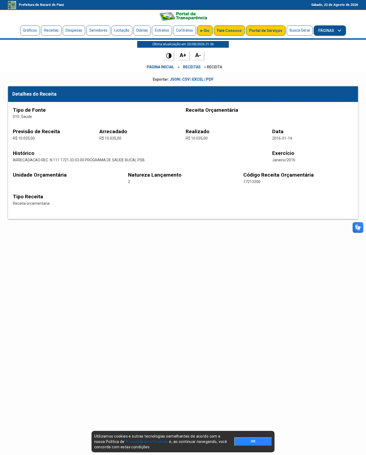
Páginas (326, 30)
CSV (186, 79)
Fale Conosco (229, 30)
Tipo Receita (28, 196)
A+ (183, 55)
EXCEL (198, 79)
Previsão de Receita (36, 131)
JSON (175, 79)
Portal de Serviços (265, 30)
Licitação (121, 30)
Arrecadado (113, 131)
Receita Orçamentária (212, 110)
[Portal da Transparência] (183, 16)
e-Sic (205, 30)
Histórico (23, 153)
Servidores (98, 30)
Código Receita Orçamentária (278, 175)
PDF (210, 79)
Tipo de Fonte (29, 110)
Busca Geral (300, 30)
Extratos (162, 30)
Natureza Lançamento (154, 175)
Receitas (51, 30)
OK (253, 441)
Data (277, 131)
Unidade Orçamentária (40, 175)
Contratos (184, 30)
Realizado (197, 131)
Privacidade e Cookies (146, 441)
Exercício (283, 153)
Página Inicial (160, 67)
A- (198, 55)
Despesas (74, 30)
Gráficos (30, 30)
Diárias (142, 30)
